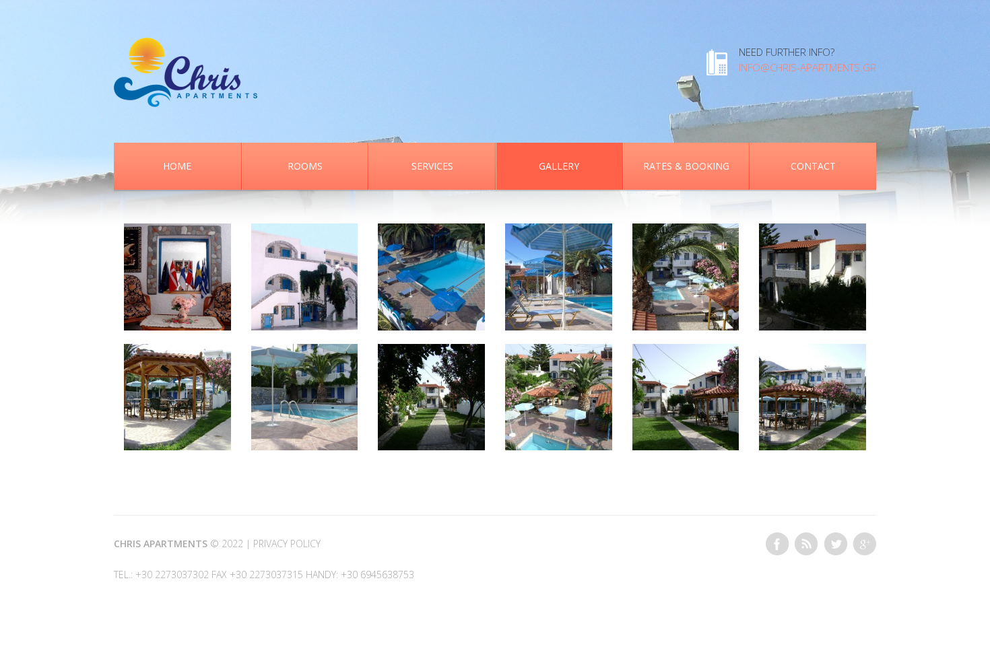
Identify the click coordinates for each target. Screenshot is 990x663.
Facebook (777, 543)
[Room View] (558, 351)
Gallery (559, 166)
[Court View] (812, 351)
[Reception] (177, 230)
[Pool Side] (304, 351)
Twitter (835, 543)
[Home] (185, 45)
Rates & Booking (686, 166)
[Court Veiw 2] (685, 351)
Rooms (305, 166)
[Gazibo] (177, 351)
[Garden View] (431, 351)
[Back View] (304, 230)
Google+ (864, 543)
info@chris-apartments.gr (807, 67)
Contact (813, 166)
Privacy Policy (287, 543)
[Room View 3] (431, 230)
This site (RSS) (806, 543)
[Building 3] (812, 230)
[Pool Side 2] (558, 230)
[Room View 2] (685, 230)
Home (177, 166)
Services (432, 166)
